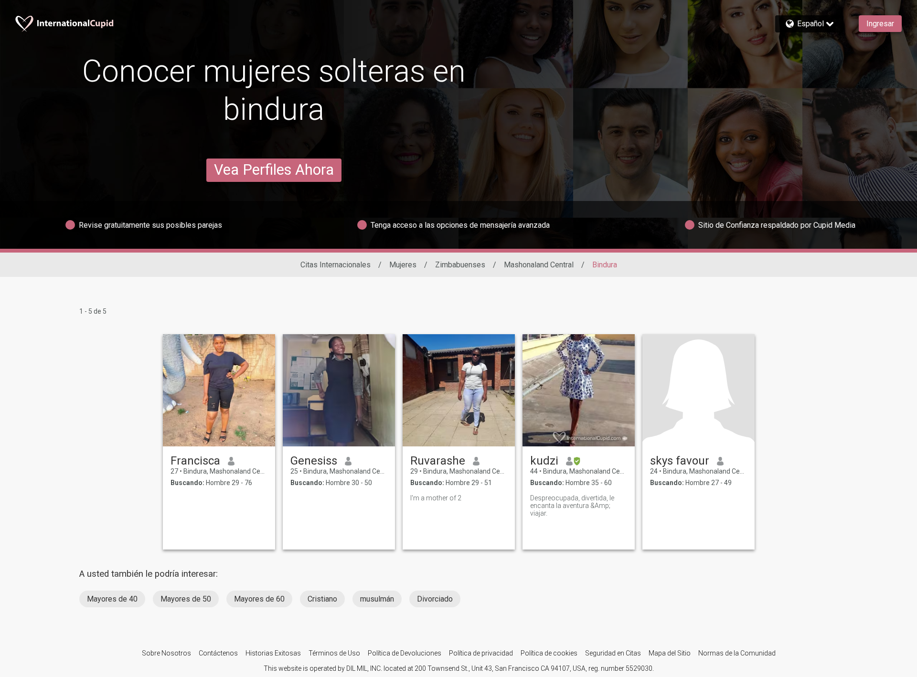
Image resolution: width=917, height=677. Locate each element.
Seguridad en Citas (613, 653)
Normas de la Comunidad (737, 653)
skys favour (679, 460)
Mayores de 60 (259, 598)
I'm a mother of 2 (435, 498)
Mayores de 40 (112, 598)
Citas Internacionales (335, 264)
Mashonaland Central (539, 264)
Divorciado (435, 598)
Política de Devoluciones (404, 653)
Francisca (195, 460)
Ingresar (880, 23)
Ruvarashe (437, 460)
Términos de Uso (334, 653)
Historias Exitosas (273, 653)
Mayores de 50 (185, 598)
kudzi (544, 460)
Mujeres (402, 264)
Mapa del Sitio (670, 653)
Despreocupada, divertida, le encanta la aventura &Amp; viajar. (572, 505)
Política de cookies (549, 653)
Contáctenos (218, 653)
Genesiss (313, 460)
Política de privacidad (481, 653)
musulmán (377, 598)
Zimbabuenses (460, 264)
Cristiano (322, 598)
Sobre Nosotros (166, 653)
